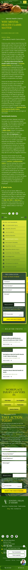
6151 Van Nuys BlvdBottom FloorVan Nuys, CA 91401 (9, 542)
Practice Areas (12, 506)
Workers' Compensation (12, 260)
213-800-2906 (6, 436)
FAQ (12, 509)
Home (4, 37)
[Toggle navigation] (24, 2)
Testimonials (21, 506)
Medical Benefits (10, 235)
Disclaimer (7, 309)
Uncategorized (9, 256)
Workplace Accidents (11, 263)
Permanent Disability (11, 242)
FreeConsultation (27, 285)
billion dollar (7, 130)
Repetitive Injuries (10, 246)
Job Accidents (9, 232)
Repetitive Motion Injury (12, 249)
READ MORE (6, 344)
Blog (8, 37)
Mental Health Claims (14, 19)
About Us (5, 506)
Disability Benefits (10, 229)
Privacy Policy (16, 309)
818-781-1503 (17, 434)
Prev (5, 217)
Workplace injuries (10, 267)
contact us (15, 436)
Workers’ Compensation (18, 425)
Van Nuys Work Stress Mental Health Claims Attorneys (14, 109)
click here (17, 200)
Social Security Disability (12, 253)
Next (22, 217)
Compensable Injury (11, 225)
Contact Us (17, 509)
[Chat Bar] (14, 568)
